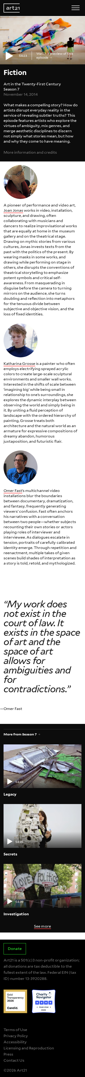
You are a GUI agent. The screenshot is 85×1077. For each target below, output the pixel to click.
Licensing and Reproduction (29, 1048)
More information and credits (30, 152)
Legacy (10, 794)
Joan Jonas (13, 210)
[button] (42, 40)
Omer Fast (13, 490)
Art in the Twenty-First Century (32, 84)
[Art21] (12, 8)
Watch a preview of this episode (54, 55)
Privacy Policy (16, 1036)
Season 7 (11, 89)
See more (42, 926)
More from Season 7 (20, 734)
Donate (14, 948)
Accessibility (15, 1042)
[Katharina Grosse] (21, 340)
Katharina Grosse (19, 363)
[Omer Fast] (21, 467)
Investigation (16, 914)
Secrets (10, 854)
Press (8, 1054)
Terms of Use (15, 1029)
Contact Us (14, 1060)
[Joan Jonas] (21, 182)
